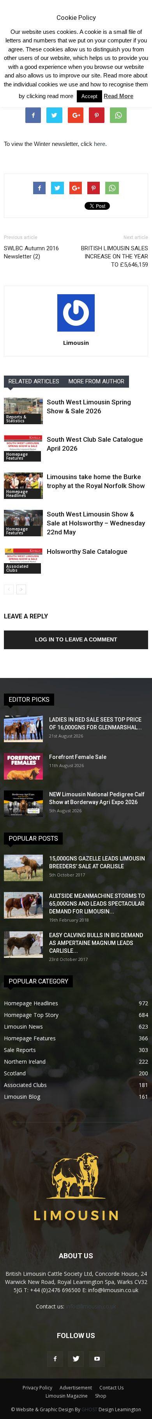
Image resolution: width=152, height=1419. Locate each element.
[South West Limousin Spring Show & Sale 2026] (23, 411)
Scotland (15, 1073)
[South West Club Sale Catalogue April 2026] (23, 448)
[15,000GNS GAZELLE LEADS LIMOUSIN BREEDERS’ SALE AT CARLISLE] (23, 868)
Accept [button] (89, 96)
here (99, 143)
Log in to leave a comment (76, 639)
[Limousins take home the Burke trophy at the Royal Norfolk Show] (23, 485)
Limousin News (23, 1026)
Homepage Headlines (17, 493)
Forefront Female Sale (77, 757)
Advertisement (76, 1387)
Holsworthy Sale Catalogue (87, 551)
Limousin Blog (22, 1096)
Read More (118, 96)
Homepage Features (17, 456)
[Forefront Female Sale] (23, 766)
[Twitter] (76, 1359)
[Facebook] (55, 1359)
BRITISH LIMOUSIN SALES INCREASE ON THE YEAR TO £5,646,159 (114, 256)
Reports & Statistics (16, 418)
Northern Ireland (25, 1061)
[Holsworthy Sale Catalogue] (23, 560)
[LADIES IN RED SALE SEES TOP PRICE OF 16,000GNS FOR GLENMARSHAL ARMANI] (23, 729)
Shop (100, 1396)
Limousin (76, 342)
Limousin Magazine (67, 1396)
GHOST (89, 1409)
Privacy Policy (37, 1387)
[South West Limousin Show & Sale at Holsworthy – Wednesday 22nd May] (23, 523)
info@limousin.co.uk (91, 1306)
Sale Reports (20, 1050)
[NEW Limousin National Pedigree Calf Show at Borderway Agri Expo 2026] (23, 803)
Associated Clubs (17, 568)
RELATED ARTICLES (34, 381)
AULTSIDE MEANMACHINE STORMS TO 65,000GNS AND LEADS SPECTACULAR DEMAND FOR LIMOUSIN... (97, 904)
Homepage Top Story (31, 1015)
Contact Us (111, 1387)
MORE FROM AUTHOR (96, 381)
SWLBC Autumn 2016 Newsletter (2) (31, 252)
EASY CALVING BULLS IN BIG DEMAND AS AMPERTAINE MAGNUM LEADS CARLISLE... (96, 943)
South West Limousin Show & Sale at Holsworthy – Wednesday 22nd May (96, 523)
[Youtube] (97, 1359)
